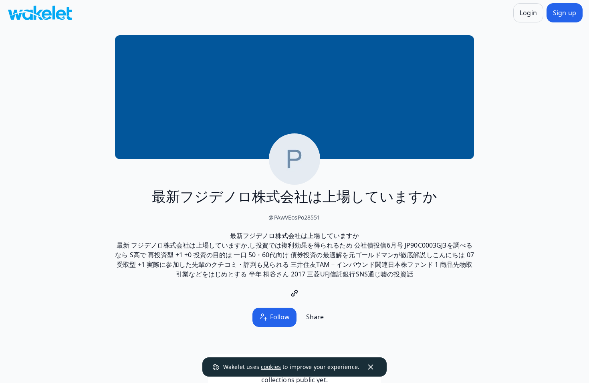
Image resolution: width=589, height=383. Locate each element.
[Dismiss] (370, 367)
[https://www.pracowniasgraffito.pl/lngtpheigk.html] (294, 293)
